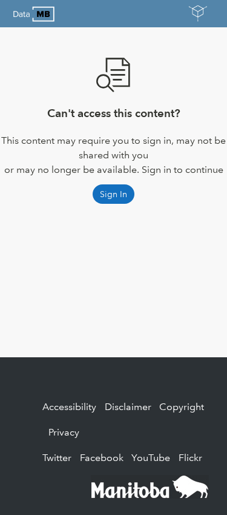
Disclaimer (128, 406)
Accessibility (69, 406)
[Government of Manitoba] (150, 485)
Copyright (181, 406)
